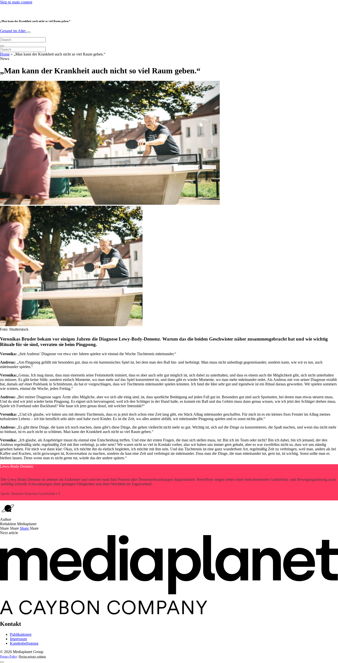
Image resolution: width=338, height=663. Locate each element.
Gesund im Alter (13, 31)
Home (5, 54)
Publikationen (20, 634)
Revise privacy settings (32, 656)
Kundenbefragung (24, 643)
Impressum (18, 639)
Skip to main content (16, 2)
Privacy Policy (8, 656)
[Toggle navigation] (29, 32)
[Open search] (2, 46)
